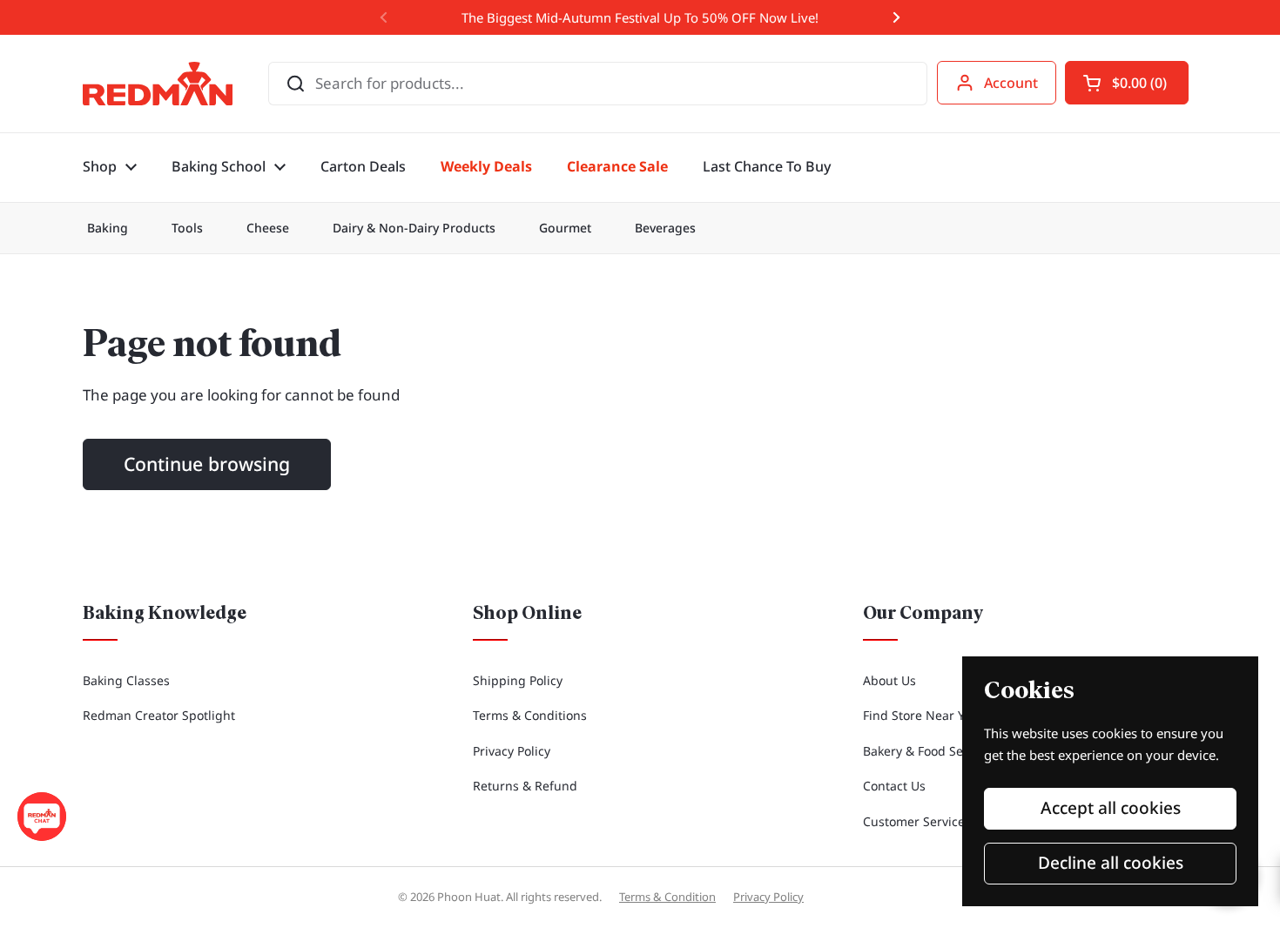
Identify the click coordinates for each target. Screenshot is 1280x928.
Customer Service (914, 821)
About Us (889, 680)
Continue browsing (207, 463)
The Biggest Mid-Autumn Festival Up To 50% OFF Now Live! (640, 17)
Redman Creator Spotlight (159, 715)
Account (1011, 82)
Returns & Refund (525, 785)
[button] (1127, 82)
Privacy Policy (511, 751)
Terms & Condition (667, 896)
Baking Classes (126, 680)
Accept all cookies (1111, 808)
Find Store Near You (921, 715)
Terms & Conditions (530, 715)
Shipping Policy (518, 680)
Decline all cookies (1110, 862)
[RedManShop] (157, 83)
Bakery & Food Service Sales (944, 751)
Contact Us (894, 785)
